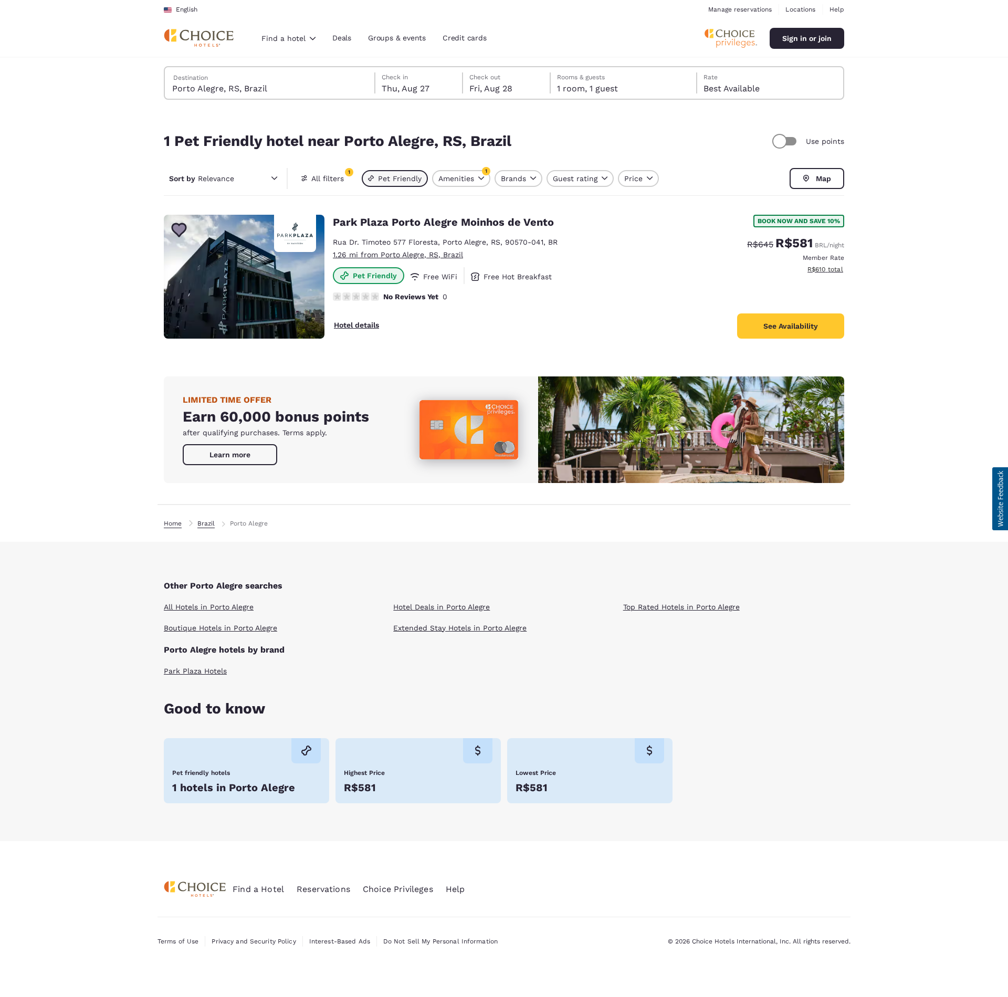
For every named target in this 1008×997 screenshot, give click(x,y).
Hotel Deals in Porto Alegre (441, 607)
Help (837, 9)
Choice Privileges (398, 889)
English (186, 9)
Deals (341, 38)
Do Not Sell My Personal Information (440, 941)
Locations (800, 9)
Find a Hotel (258, 889)
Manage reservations (740, 9)
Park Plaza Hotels (195, 671)
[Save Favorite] (179, 230)
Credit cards (465, 38)
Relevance (201, 178)
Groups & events (397, 38)
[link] (230, 454)
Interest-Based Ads (339, 941)
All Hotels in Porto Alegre (209, 607)
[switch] (786, 141)
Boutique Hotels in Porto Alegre (220, 628)
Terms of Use (178, 941)
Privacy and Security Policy (254, 941)
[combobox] (288, 38)
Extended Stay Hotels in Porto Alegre (460, 628)
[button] (1000, 498)
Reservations (323, 889)
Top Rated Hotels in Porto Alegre (681, 607)
